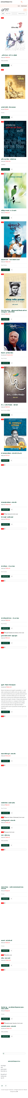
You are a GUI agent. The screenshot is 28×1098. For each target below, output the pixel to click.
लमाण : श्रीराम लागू (5, 835)
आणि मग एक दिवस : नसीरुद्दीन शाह (8, 159)
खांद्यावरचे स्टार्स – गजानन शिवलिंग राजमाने (10, 259)
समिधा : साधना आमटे (5, 958)
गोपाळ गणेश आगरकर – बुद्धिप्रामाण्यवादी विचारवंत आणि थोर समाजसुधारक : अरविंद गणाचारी (14, 311)
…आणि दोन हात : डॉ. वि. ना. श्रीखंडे (9, 55)
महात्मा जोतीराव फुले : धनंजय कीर (8, 753)
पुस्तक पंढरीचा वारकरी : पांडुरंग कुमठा (9, 635)
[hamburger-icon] (25, 10)
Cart (19, 6)
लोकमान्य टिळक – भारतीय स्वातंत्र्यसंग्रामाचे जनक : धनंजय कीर (12, 887)
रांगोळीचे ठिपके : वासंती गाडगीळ (8, 803)
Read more (5, 65)
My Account (24, 6)
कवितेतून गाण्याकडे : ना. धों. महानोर (8, 210)
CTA (17, 1091)
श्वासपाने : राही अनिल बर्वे (6, 940)
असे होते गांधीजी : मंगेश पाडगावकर (8, 107)
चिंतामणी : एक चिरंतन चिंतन (7, 353)
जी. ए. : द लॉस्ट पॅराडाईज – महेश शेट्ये (9, 405)
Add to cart (5, 117)
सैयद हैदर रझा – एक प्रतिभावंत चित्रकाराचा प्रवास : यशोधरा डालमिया (12, 1007)
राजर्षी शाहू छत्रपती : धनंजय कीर (8, 820)
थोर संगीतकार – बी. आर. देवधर (8, 566)
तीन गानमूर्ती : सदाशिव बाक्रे (7, 517)
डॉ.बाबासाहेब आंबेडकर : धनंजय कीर (9, 502)
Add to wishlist (11, 65)
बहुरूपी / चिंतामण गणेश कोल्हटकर (8, 685)
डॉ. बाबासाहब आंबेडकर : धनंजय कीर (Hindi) (11, 453)
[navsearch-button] (21, 2)
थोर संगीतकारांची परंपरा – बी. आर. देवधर (10, 618)
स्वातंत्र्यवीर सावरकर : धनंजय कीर (8, 1026)
